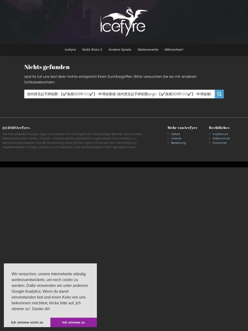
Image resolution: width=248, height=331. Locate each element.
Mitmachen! (174, 49)
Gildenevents (148, 49)
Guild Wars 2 (92, 49)
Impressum (220, 134)
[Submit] (219, 94)
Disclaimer (220, 143)
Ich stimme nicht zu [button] (27, 322)
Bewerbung (178, 143)
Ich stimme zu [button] (73, 322)
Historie (176, 138)
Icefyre (70, 49)
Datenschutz (221, 138)
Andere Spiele (119, 49)
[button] (51, 309)
